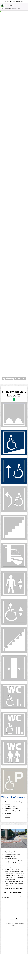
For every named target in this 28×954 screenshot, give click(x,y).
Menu (26, 6)
